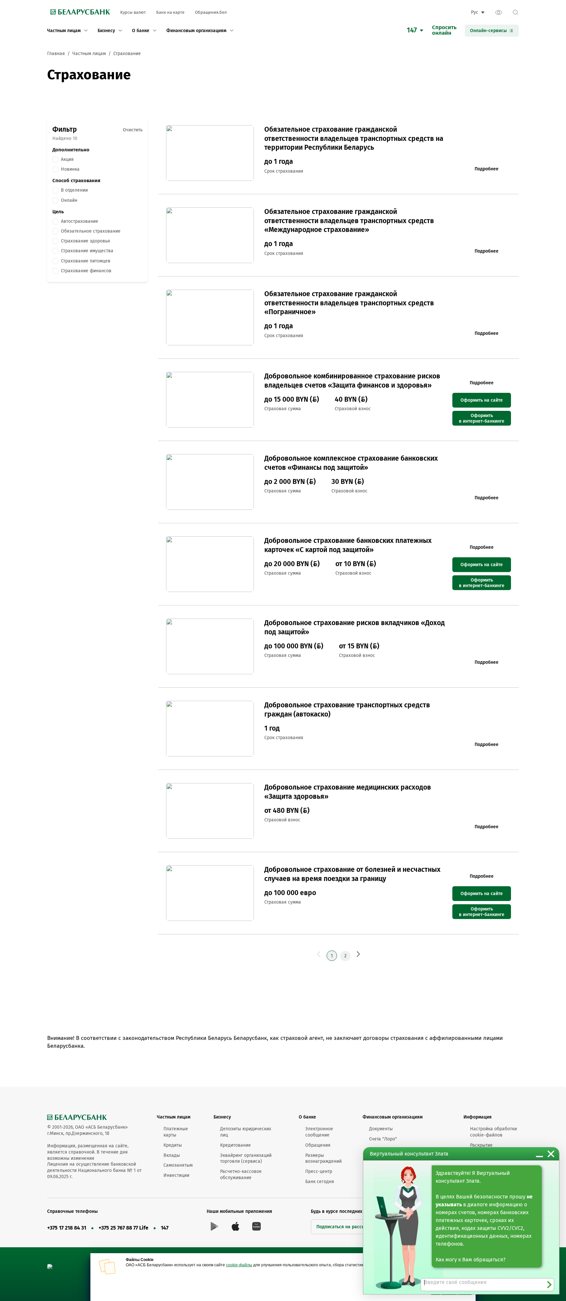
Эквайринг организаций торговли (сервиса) (246, 1158)
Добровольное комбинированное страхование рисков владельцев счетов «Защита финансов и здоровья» (352, 380)
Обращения (317, 1145)
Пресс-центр (318, 1171)
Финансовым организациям (393, 1117)
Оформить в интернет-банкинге (481, 418)
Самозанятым (178, 1165)
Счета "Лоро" (383, 1139)
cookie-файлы (239, 1265)
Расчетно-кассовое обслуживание (241, 1174)
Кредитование (235, 1145)
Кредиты (172, 1145)
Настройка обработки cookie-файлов (493, 1132)
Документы (381, 1129)
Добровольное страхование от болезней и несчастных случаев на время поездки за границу (352, 874)
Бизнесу (222, 1117)
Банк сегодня (319, 1181)
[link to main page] (78, 12)
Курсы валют (133, 12)
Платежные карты (175, 1132)
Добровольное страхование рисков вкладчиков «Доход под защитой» (354, 627)
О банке (307, 1117)
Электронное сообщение (319, 1132)
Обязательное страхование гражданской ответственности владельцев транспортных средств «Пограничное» (349, 303)
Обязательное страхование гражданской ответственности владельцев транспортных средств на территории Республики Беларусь (353, 138)
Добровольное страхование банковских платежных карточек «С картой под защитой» (348, 545)
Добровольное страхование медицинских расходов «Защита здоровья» (347, 791)
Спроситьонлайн (444, 30)
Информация (477, 1117)
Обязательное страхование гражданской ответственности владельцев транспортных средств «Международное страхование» (349, 220)
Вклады (171, 1155)
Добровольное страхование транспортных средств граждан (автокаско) (347, 709)
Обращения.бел (211, 12)
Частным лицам (173, 1117)
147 (164, 1228)
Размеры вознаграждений (323, 1158)
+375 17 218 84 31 (66, 1228)
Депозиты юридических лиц (245, 1132)
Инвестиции (176, 1175)
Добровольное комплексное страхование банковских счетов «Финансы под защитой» (351, 462)
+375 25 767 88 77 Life (123, 1228)
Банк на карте (170, 12)
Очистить (132, 130)
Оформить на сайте (482, 400)
